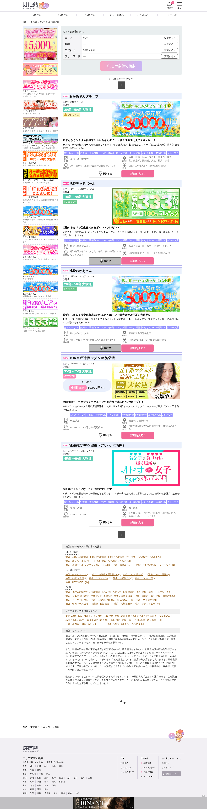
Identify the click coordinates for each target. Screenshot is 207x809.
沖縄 (77, 793)
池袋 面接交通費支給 (118, 596)
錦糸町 (90, 620)
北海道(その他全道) (55, 762)
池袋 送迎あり (143, 596)
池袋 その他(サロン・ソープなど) (154, 564)
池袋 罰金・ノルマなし (154, 592)
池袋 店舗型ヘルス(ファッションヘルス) (86, 564)
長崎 (39, 793)
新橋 (78, 620)
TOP (25, 22)
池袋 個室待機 (164, 596)
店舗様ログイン (172, 774)
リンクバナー (147, 776)
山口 (32, 785)
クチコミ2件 (69, 289)
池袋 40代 (71, 557)
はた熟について (127, 767)
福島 (61, 766)
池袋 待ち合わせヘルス (114, 561)
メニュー (179, 6)
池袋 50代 (89, 557)
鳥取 (39, 785)
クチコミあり (144, 14)
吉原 (102, 620)
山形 (54, 766)
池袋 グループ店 (144, 578)
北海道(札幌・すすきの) (33, 762)
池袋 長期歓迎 (101, 603)
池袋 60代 (107, 557)
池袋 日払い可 (103, 592)
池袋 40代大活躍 (157, 574)
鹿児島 (47, 793)
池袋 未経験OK (121, 578)
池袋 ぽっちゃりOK (76, 574)
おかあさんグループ (83, 96)
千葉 (41, 774)
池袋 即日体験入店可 (76, 603)
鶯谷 (117, 616)
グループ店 (171, 14)
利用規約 (124, 763)
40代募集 (36, 14)
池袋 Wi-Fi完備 (144, 599)
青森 (25, 766)
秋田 (46, 766)
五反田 (162, 616)
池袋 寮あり (72, 596)
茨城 (32, 770)
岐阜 (83, 778)
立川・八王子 (99, 624)
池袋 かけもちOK (98, 578)
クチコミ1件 (69, 202)
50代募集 (63, 14)
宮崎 (63, 793)
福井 (75, 778)
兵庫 (32, 781)
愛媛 (39, 789)
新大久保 (93, 616)
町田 (84, 624)
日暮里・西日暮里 (147, 620)
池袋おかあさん (80, 271)
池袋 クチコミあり (145, 603)
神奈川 (33, 774)
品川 (67, 620)
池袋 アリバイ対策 (75, 599)
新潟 (46, 778)
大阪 (25, 781)
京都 (39, 781)
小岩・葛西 (71, 624)
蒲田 (113, 620)
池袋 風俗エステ (122, 564)
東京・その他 (131, 624)
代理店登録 (148, 772)
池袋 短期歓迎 (122, 603)
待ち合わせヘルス (74, 101)
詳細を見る (137, 173)
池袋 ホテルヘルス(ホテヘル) (81, 561)
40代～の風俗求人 (133, 676)
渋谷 (138, 616)
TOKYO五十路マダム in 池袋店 (92, 358)
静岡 (32, 778)
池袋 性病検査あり (120, 599)
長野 (54, 778)
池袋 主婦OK (98, 599)
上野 (127, 616)
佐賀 (32, 793)
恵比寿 (150, 616)
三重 (90, 778)
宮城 (39, 766)
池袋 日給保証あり (126, 592)
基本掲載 (147, 763)
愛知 (25, 778)
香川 (32, 789)
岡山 (54, 785)
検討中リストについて (171, 758)
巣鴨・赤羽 (127, 620)
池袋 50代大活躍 (74, 578)
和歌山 (62, 781)
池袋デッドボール (82, 183)
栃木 (25, 770)
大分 (56, 793)
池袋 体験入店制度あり (77, 592)
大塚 (106, 616)
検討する (107, 173)
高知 (46, 789)
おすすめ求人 (117, 14)
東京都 (33, 22)
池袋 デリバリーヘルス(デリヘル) (137, 557)
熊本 (70, 793)
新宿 (80, 616)
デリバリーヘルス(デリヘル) (79, 189)
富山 (61, 778)
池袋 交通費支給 (93, 596)
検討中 (170, 5)
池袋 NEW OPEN (74, 582)
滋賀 (54, 781)
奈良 (46, 781)
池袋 (42, 22)
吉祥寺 (116, 624)
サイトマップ (167, 767)
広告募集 (145, 758)
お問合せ (165, 763)
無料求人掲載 (149, 767)
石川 (68, 778)
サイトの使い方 (127, 772)
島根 (46, 785)
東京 (67, 616)
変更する (168, 38)
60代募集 (90, 14)
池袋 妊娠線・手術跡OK (105, 574)
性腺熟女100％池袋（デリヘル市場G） (97, 445)
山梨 (39, 778)
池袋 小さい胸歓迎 (133, 574)
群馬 (39, 770)
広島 (25, 785)
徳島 (25, 789)
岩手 (32, 766)
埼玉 (48, 774)
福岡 (25, 793)
